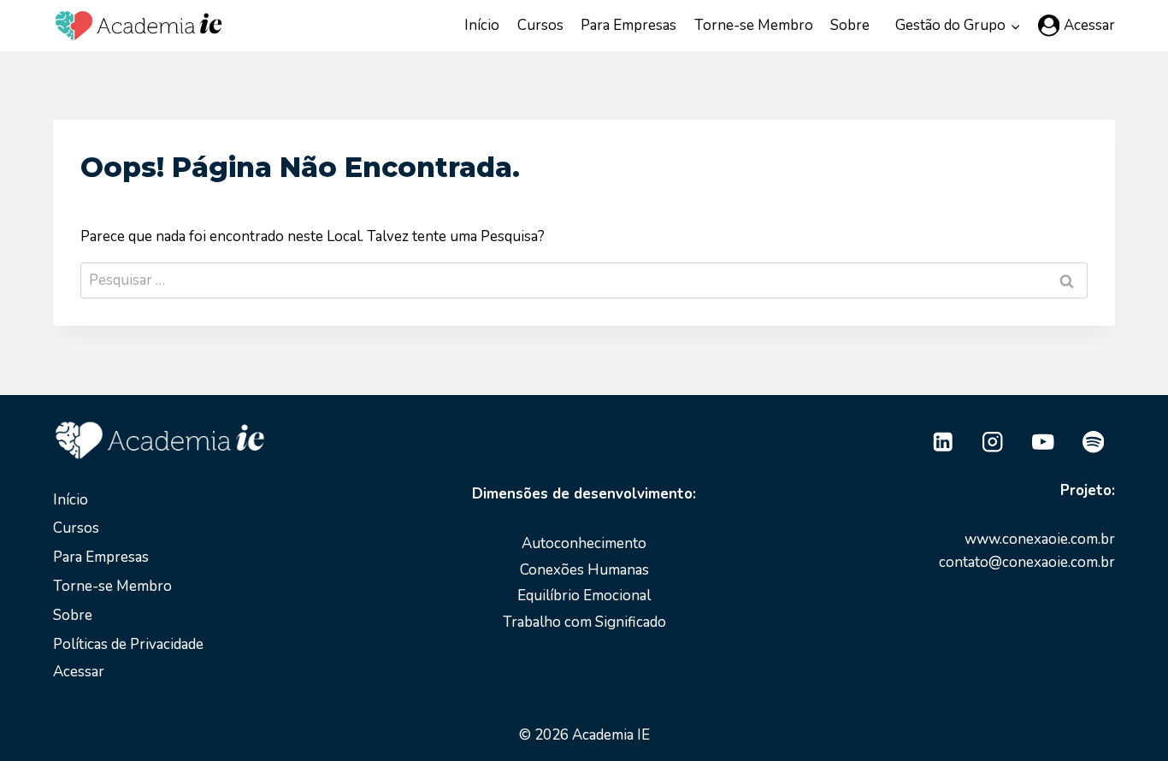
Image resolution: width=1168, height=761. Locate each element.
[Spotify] (1093, 442)
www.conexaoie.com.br (1039, 539)
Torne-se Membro (753, 25)
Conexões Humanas (584, 570)
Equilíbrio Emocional (584, 595)
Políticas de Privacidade (128, 644)
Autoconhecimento (584, 543)
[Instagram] (993, 442)
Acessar (78, 671)
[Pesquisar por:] (584, 280)
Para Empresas (628, 25)
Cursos (540, 25)
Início (481, 25)
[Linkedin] (942, 442)
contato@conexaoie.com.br (1027, 562)
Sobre (850, 25)
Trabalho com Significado (584, 622)
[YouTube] (1043, 442)
